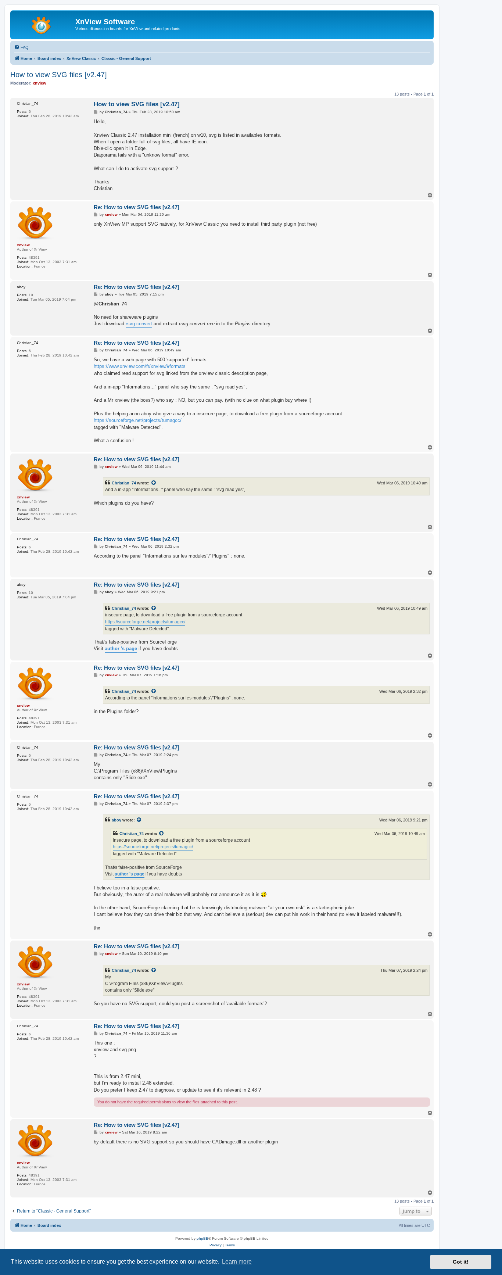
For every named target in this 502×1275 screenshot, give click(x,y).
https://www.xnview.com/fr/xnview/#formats (140, 366)
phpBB (202, 1238)
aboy (116, 820)
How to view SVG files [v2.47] (58, 75)
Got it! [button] (461, 1262)
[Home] (43, 24)
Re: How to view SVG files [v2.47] (136, 207)
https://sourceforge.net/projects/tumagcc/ (138, 420)
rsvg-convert (139, 323)
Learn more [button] (237, 1261)
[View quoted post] (154, 483)
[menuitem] (21, 47)
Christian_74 (124, 483)
